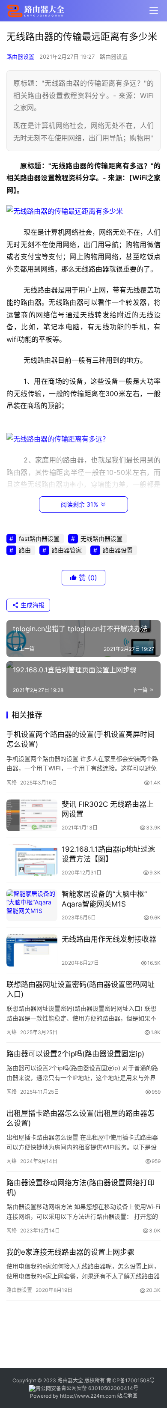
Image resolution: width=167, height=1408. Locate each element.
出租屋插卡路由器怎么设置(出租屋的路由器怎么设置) (80, 1118)
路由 (25, 550)
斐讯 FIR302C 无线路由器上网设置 (108, 809)
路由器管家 (67, 550)
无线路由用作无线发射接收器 (109, 939)
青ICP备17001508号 (131, 1380)
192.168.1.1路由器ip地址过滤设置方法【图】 (108, 854)
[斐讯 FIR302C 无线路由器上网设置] (31, 815)
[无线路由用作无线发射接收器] (31, 950)
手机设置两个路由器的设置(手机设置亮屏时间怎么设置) (80, 739)
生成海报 (32, 605)
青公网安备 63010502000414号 (99, 1388)
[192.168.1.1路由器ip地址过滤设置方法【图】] (31, 860)
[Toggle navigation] (154, 10)
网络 (11, 782)
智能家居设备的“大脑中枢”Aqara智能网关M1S (104, 899)
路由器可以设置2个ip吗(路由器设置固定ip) (75, 1054)
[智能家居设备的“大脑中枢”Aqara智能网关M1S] (31, 905)
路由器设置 (20, 56)
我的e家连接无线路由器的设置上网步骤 (70, 1252)
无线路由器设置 (101, 538)
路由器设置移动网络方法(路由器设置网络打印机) (80, 1187)
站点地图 (127, 1396)
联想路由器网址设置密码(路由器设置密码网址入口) (80, 989)
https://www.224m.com (88, 1396)
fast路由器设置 (39, 538)
